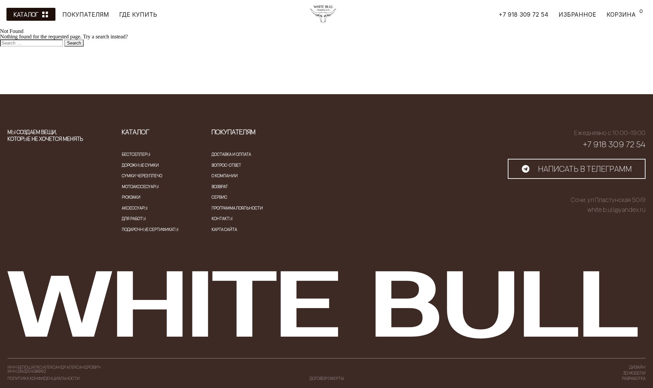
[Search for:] (32, 43)
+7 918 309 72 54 (614, 144)
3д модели (634, 372)
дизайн (637, 367)
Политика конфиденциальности (43, 378)
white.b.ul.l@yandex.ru (616, 210)
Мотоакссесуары (140, 186)
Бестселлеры (136, 154)
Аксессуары (134, 207)
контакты (222, 218)
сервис (219, 197)
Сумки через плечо (142, 175)
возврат (220, 186)
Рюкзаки (131, 197)
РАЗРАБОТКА (634, 378)
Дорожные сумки (140, 165)
